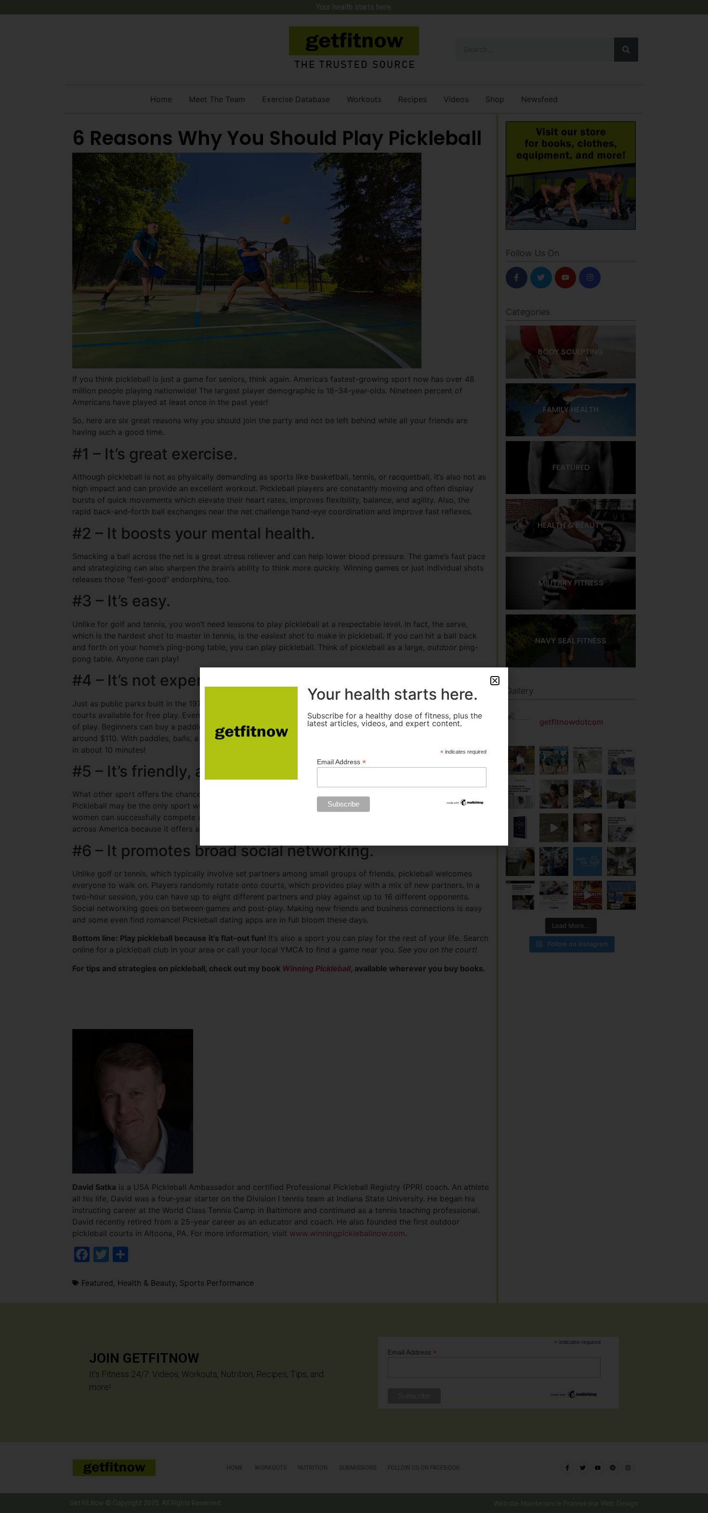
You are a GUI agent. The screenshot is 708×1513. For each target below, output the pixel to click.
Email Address (341, 761)
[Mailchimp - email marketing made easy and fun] (465, 804)
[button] (494, 680)
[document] (354, 756)
